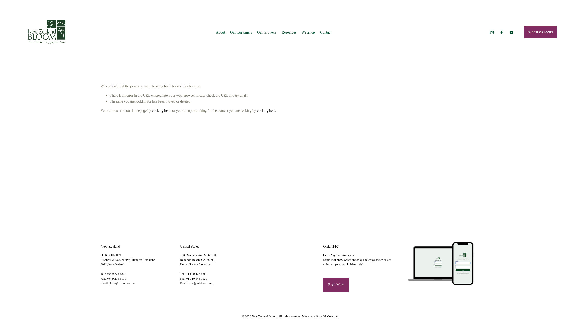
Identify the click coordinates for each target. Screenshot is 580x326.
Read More (336, 285)
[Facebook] (501, 32)
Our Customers (241, 32)
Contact (325, 32)
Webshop (308, 32)
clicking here (161, 111)
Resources (289, 32)
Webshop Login (540, 32)
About (220, 32)
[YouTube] (511, 32)
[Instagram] (492, 32)
